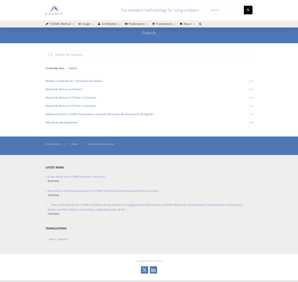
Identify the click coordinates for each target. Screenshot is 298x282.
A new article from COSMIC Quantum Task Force (76, 176)
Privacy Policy (53, 144)
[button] (200, 23)
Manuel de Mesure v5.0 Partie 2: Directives (71, 97)
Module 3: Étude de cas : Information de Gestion (74, 81)
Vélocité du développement (62, 122)
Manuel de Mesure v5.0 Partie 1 (64, 89)
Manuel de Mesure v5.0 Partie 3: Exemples (71, 105)
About (74, 144)
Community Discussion (101, 144)
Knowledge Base (55, 68)
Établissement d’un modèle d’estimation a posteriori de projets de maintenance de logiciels (99, 114)
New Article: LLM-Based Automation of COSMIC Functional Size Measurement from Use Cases (103, 190)
